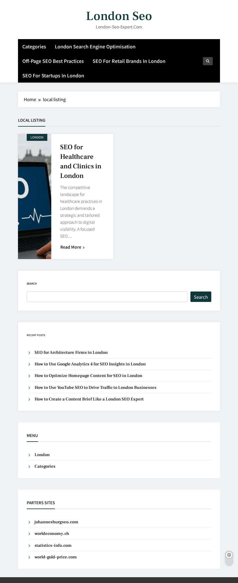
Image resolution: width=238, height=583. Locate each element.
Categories (34, 46)
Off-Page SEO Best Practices (53, 60)
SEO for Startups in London (53, 75)
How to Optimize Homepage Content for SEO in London (88, 375)
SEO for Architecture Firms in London (71, 352)
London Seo (119, 16)
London (37, 137)
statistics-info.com (53, 545)
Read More (70, 247)
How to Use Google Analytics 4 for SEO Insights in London (90, 364)
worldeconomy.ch (52, 533)
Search (32, 283)
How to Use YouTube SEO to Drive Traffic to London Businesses (95, 387)
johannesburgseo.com (56, 522)
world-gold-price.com (56, 557)
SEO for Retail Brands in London (129, 60)
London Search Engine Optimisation (95, 46)
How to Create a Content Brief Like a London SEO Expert (89, 399)
